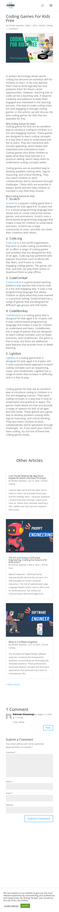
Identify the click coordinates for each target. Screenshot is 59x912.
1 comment (13, 28)
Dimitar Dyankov (16, 25)
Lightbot (10, 357)
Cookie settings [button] (11, 906)
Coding (49, 25)
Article (42, 25)
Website (9, 805)
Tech (11, 568)
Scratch (10, 203)
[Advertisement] (29, 868)
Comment (11, 752)
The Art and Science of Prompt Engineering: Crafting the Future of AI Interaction (28, 560)
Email (9, 793)
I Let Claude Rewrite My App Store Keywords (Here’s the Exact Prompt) (27, 477)
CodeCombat (13, 282)
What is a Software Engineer (23, 641)
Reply (48, 727)
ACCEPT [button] (25, 905)
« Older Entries (13, 684)
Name (9, 781)
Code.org (11, 242)
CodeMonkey (13, 315)
